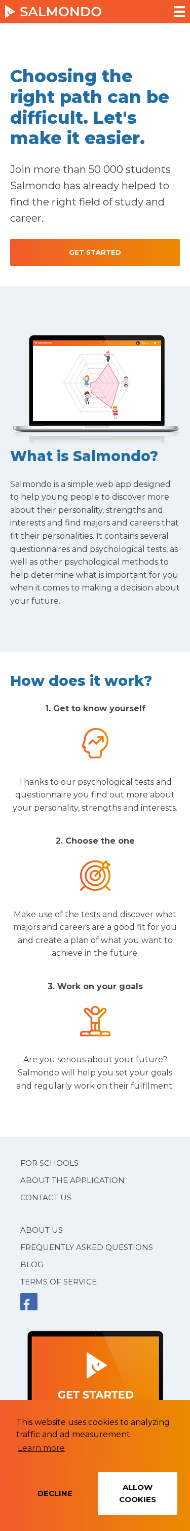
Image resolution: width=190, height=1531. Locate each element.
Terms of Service (58, 1281)
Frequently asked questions (86, 1247)
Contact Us (45, 1197)
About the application (72, 1180)
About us (41, 1230)
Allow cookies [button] (137, 1493)
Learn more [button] (41, 1448)
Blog (31, 1264)
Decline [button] (54, 1493)
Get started (95, 252)
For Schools (49, 1163)
